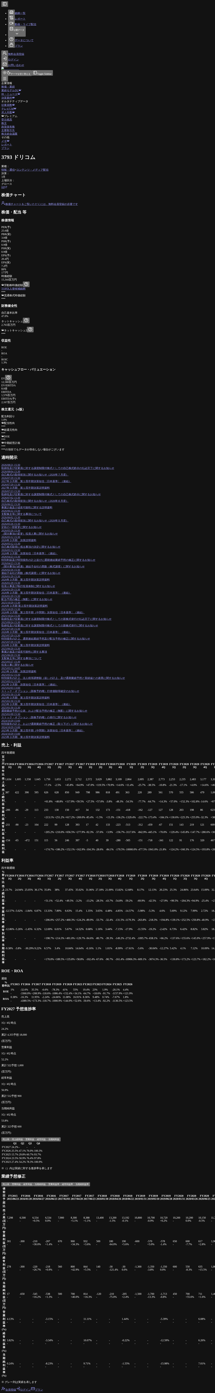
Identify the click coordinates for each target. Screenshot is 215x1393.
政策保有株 (8, 126)
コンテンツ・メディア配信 (32, 169)
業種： (5, 166)
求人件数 (6, 112)
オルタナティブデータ (14, 101)
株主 (4, 123)
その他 (5, 137)
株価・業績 (8, 86)
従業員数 (6, 105)
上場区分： (8, 180)
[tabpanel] (107, 1152)
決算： (5, 173)
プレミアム (10, 116)
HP (3, 187)
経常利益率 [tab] (67, 1184)
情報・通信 (8, 169)
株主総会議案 (9, 133)
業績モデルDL (9, 90)
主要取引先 (8, 130)
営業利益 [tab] (30, 1139)
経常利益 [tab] (41, 1139)
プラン (5, 148)
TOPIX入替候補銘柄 (13, 288)
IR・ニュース (9, 94)
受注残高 (6, 119)
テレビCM (7, 108)
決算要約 (6, 97)
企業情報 (6, 83)
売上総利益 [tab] (17, 1139)
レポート (6, 144)
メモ (4, 141)
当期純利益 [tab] (53, 1139)
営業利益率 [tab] (53, 1184)
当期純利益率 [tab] (82, 1184)
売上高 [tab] (6, 1139)
